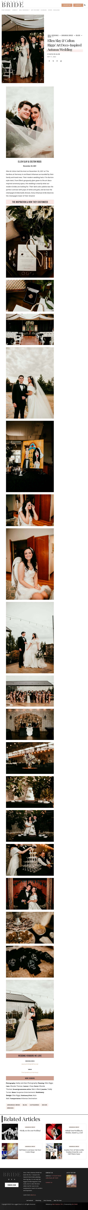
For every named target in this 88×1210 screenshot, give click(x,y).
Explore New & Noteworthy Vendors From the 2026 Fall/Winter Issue (74, 1152)
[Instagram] (9, 1179)
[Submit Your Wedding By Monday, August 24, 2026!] (54, 1132)
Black (78, 35)
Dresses (10, 1108)
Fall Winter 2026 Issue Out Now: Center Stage (30, 1151)
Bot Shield (74, 1204)
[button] (84, 5)
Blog (49, 36)
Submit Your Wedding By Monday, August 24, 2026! (74, 1132)
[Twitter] (53, 61)
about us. (33, 1195)
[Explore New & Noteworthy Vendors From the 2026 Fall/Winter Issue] (54, 1151)
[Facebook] (49, 61)
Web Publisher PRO (57, 1204)
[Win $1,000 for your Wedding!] (10, 1132)
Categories (34, 1105)
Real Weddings (53, 35)
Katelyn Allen (54, 54)
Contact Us (49, 1182)
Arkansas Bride (67, 35)
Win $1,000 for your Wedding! (30, 1131)
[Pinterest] (57, 61)
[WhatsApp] (61, 61)
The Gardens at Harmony (29, 1072)
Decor (44, 1105)
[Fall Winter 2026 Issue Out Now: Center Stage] (10, 1151)
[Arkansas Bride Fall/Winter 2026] (71, 1181)
